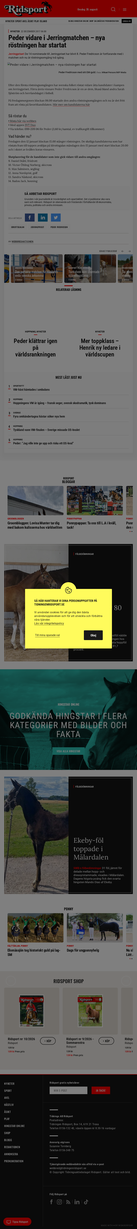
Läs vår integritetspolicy (49, 623)
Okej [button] (93, 635)
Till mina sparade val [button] (47, 635)
